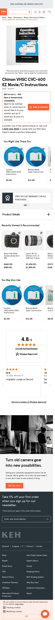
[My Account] (39, 12)
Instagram (15, 546)
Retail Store (7, 566)
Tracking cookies (13, 607)
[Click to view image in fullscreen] (27, 45)
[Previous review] (3, 385)
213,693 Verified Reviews (26, 348)
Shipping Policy (33, 571)
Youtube (39, 546)
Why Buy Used (32, 582)
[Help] (35, 12)
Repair (5, 561)
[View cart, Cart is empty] (44, 12)
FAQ (3, 571)
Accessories (17, 17)
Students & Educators (36, 588)
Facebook (5, 546)
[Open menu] (49, 12)
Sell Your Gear (14, 485)
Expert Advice (32, 561)
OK (26, 616)
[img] (26, 344)
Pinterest (29, 546)
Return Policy (8, 577)
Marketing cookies (14, 611)
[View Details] (14, 161)
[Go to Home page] (3, 11)
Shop (10, 17)
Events (29, 566)
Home (4, 17)
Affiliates (6, 588)
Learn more (19, 604)
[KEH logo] (11, 535)
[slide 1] (25, 205)
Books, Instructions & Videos (34, 17)
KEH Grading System (35, 577)
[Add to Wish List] (21, 149)
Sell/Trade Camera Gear (37, 555)
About (29, 593)
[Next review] (50, 385)
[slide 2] (28, 205)
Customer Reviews (10, 582)
